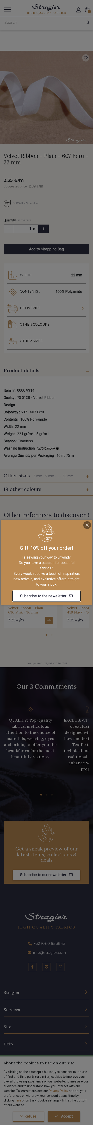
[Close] (87, 525)
